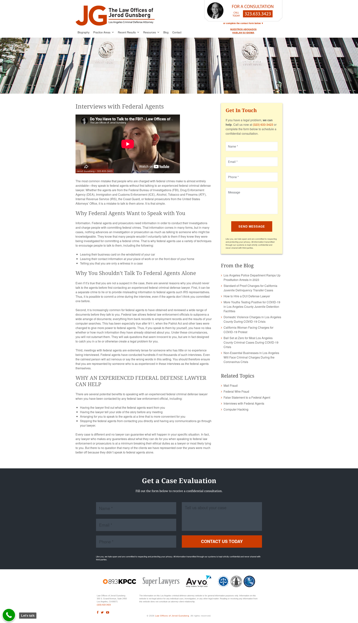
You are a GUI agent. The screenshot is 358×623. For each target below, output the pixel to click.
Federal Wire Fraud (236, 391)
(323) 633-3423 (263, 124)
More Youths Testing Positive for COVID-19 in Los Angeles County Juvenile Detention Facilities (252, 306)
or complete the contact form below (242, 23)
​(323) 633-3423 (104, 605)
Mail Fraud (231, 385)
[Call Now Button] (9, 615)
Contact (176, 32)
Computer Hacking (236, 409)
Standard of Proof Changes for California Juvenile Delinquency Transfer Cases (250, 288)
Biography (84, 32)
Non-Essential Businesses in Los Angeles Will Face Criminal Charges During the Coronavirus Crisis (251, 357)
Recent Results (127, 32)
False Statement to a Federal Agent (247, 397)
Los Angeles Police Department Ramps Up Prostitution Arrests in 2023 (252, 277)
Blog (166, 32)
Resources (149, 32)
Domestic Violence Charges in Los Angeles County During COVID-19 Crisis (252, 319)
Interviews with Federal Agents (244, 403)
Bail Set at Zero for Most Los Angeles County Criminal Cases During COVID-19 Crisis (251, 342)
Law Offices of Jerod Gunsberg (172, 616)
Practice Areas (101, 32)
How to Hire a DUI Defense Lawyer (247, 296)
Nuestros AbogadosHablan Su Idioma (243, 31)
